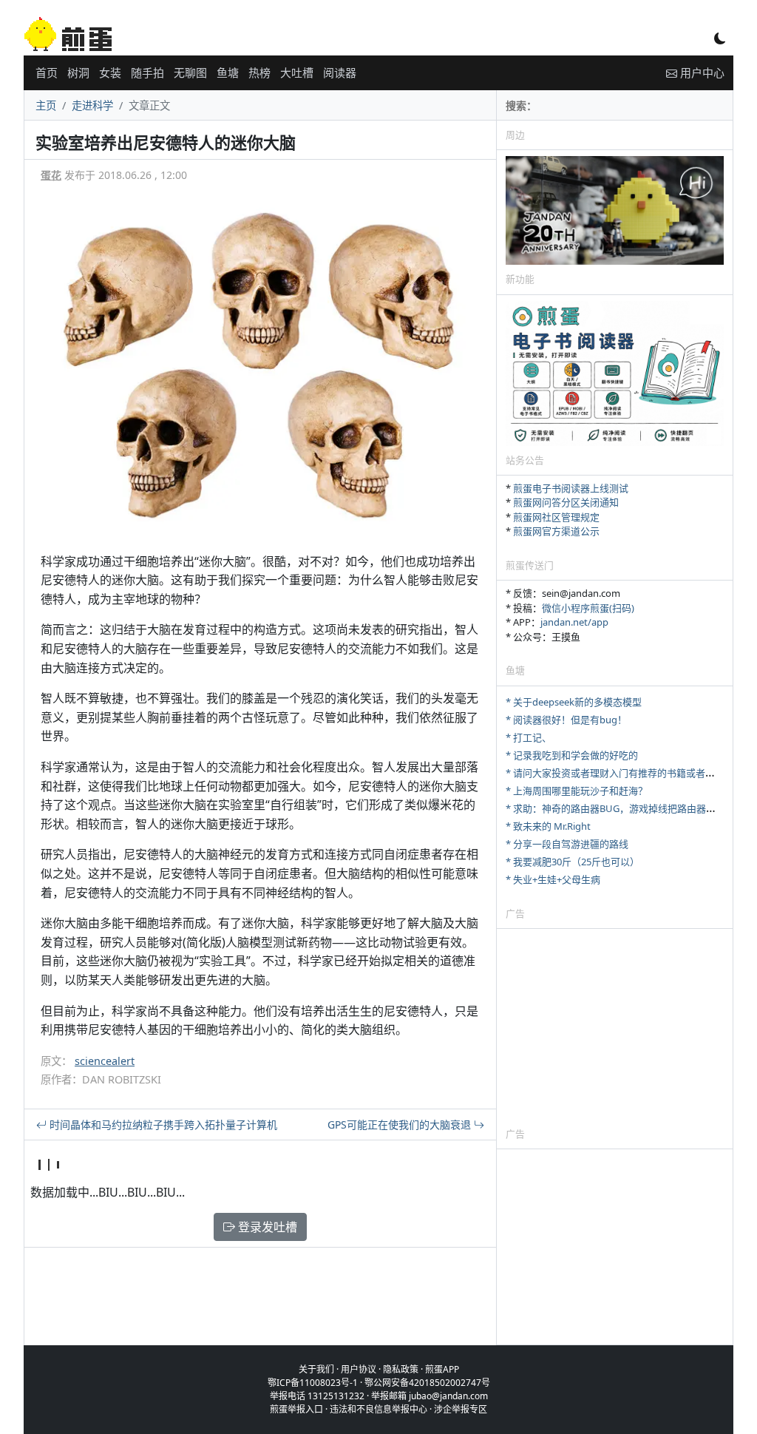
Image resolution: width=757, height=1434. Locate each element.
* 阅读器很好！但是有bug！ (566, 719)
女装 (110, 72)
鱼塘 (228, 72)
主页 (45, 105)
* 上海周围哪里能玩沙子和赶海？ (577, 790)
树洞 (78, 72)
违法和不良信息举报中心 (378, 1409)
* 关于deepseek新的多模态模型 (574, 701)
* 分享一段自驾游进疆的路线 (567, 843)
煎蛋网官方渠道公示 (556, 531)
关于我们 (316, 1369)
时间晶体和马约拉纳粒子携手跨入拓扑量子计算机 (162, 1124)
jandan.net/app (574, 622)
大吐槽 (296, 72)
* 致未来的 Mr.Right (548, 826)
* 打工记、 (528, 737)
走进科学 (92, 105)
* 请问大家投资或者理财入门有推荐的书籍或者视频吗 (620, 772)
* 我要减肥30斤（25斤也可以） (572, 861)
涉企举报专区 (460, 1409)
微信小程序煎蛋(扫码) (588, 608)
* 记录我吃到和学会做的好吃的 (572, 755)
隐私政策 (400, 1369)
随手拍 (147, 72)
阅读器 (339, 72)
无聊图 (190, 72)
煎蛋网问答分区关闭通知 (566, 502)
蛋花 (51, 175)
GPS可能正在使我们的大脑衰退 (400, 1124)
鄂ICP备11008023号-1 (313, 1382)
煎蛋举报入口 (296, 1409)
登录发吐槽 (266, 1227)
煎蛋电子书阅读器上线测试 (570, 488)
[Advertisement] (615, 1027)
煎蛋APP (442, 1369)
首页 (46, 72)
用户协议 (358, 1369)
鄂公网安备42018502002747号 (427, 1382)
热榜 (259, 72)
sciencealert (105, 1061)
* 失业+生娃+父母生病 (553, 879)
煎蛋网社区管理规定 (556, 517)
